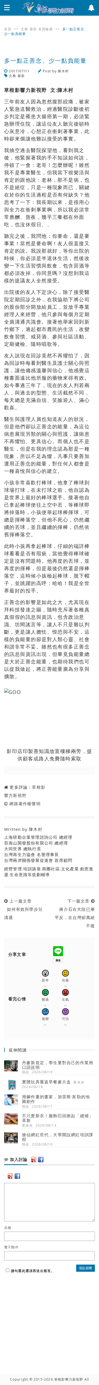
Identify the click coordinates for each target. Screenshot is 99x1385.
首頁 (7, 29)
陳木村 (63, 71)
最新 (33, 29)
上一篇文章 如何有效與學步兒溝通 (23, 909)
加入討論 (18, 1159)
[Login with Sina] (34, 1159)
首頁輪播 (45, 29)
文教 (24, 29)
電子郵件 (11, 1247)
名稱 (7, 1228)
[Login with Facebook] (40, 1159)
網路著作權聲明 (24, 803)
